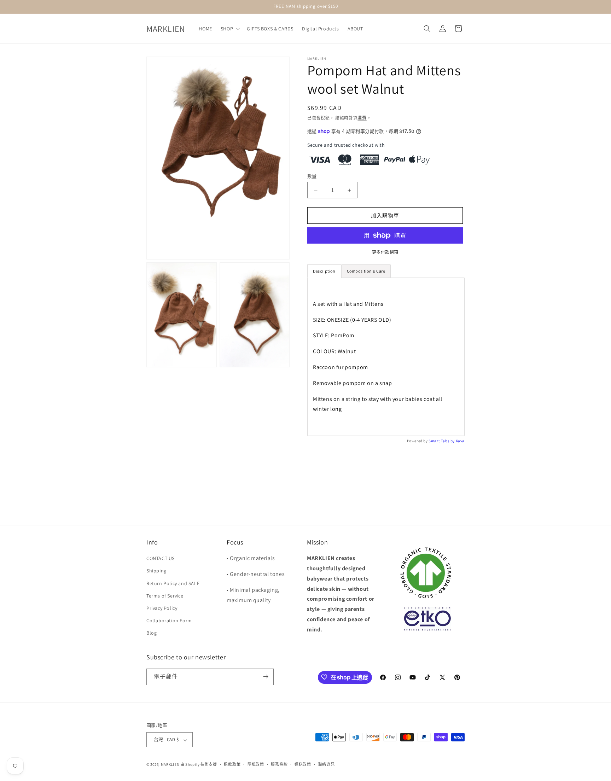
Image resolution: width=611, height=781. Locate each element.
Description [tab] (324, 271)
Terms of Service (165, 596)
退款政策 (232, 764)
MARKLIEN (170, 764)
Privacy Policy (161, 608)
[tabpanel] (386, 357)
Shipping (156, 571)
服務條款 (279, 764)
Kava (460, 440)
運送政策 (303, 764)
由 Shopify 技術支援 (198, 764)
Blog (151, 633)
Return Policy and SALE (172, 583)
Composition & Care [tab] (366, 271)
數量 (312, 176)
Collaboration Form (169, 621)
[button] (229, 28)
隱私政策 (256, 764)
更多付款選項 (385, 252)
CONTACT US (160, 558)
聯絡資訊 (326, 764)
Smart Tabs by (442, 440)
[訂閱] (265, 676)
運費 (361, 118)
